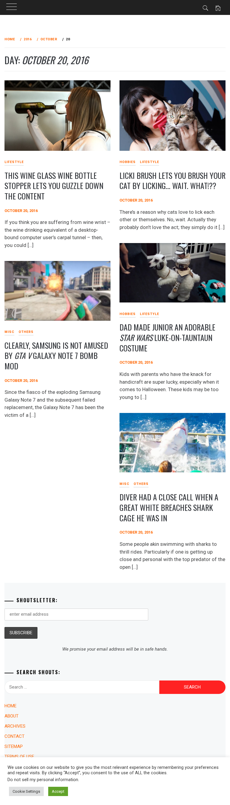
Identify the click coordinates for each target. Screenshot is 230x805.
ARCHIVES (14, 726)
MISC (124, 484)
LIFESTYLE (149, 162)
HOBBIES (127, 162)
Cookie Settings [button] (26, 791)
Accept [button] (58, 791)
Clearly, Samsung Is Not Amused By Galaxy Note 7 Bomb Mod (56, 355)
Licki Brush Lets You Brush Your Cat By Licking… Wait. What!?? (172, 181)
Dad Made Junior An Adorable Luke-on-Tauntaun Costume (167, 337)
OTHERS (26, 332)
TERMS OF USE (19, 756)
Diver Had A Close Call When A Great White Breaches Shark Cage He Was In (168, 507)
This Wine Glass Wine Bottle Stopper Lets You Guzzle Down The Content (53, 186)
